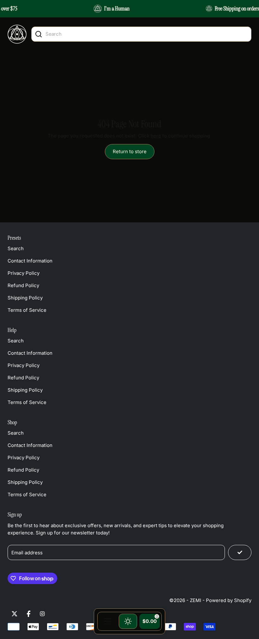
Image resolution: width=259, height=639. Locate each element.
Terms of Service (27, 310)
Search (16, 248)
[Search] (38, 34)
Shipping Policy (25, 298)
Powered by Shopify (228, 600)
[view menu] (107, 621)
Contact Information (30, 261)
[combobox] (146, 34)
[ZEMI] (17, 34)
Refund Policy (23, 285)
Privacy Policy (23, 273)
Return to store (130, 151)
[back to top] (243, 548)
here (156, 136)
